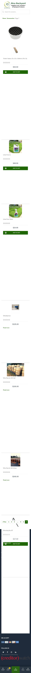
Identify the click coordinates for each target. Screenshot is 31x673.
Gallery (3, 573)
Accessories (10, 18)
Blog (2, 580)
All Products (4, 577)
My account (4, 600)
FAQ (2, 586)
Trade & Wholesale (6, 603)
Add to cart (16, 72)
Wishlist (3, 606)
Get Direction (7, 543)
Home (4, 18)
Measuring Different (6, 583)
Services (3, 589)
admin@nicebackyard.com (11, 553)
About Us (4, 570)
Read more (6, 327)
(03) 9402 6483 (8, 548)
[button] (15, 46)
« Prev (4, 522)
